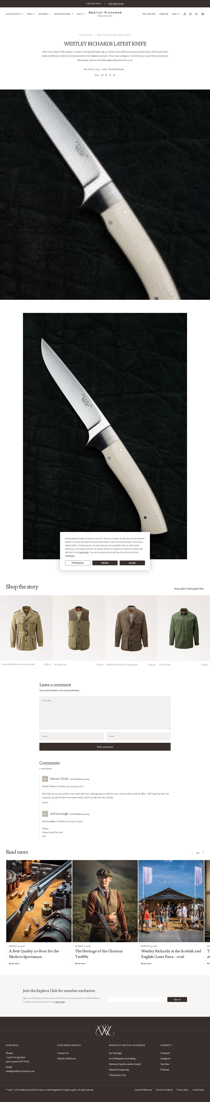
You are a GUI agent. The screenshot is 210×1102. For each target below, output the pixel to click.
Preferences (78, 563)
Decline (105, 563)
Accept (132, 563)
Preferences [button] (69, 556)
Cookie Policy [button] (83, 552)
